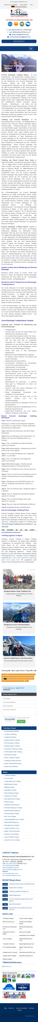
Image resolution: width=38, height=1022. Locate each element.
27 (2, 678)
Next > (26, 681)
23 (25, 676)
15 (5, 676)
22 (22, 676)
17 (10, 676)
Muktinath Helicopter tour (26, 927)
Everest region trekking (11, 731)
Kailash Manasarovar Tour (25, 939)
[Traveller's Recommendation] (28, 24)
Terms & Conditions (21, 1008)
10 (26, 674)
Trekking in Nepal (9, 775)
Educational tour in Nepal (12, 799)
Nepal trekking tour (15, 895)
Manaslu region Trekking (12, 740)
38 (30, 678)
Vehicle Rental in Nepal (11, 813)
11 (29, 674)
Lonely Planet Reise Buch (20, 558)
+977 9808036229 (15, 32)
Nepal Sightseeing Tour (26, 944)
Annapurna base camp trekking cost (17, 591)
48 (22, 681)
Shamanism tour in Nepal (27, 935)
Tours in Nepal (7, 938)
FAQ (31, 4)
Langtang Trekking (10, 737)
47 (20, 681)
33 (17, 678)
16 (7, 676)
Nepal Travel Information (12, 831)
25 (30, 676)
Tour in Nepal (8, 778)
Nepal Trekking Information (12, 763)
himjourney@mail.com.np (20, 34)
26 (33, 676)
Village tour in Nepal (10, 796)
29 (7, 678)
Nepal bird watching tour (12, 805)
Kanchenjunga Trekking (11, 743)
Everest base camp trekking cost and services (20, 908)
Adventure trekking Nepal (25, 922)
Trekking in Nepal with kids (12, 760)
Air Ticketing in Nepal (9, 947)
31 (12, 678)
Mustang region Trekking (12, 746)
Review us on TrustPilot (10, 4)
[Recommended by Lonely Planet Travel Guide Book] (10, 24)
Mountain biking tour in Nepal (13, 807)
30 (10, 678)
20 (17, 676)
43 (10, 681)
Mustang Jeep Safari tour (27, 952)
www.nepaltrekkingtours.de (11, 875)
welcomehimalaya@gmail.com (20, 37)
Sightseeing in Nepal (10, 784)
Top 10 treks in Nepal (26, 918)
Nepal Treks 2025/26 (26, 948)
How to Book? (23, 4)
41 (5, 681)
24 (28, 676)
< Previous (4, 674)
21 (20, 676)
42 (7, 681)
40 (2, 681)
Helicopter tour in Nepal (11, 825)
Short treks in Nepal (10, 755)
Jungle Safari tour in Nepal (12, 781)
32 (15, 678)
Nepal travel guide (15, 904)
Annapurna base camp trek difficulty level (22, 884)
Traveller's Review (8, 944)
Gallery (20, 1010)
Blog (5, 1008)
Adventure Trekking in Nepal (13, 749)
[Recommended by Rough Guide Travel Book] (16, 24)
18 (12, 676)
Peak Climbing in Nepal (11, 793)
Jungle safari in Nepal (9, 955)
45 (15, 681)
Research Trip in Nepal (11, 834)
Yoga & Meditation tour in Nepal (14, 819)
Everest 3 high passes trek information (18, 658)
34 (20, 678)
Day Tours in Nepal (10, 816)
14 (2, 676)
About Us (11, 1008)
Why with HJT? (19, 41)
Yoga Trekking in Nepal (11, 837)
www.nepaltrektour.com (10, 873)
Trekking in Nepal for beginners (19, 891)
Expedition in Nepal (10, 790)
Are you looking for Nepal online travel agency (21, 900)
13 (34, 674)
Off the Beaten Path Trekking (13, 752)
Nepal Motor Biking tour (11, 822)
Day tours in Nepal (25, 932)
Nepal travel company (16, 887)
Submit (21, 721)
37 (27, 678)
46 (17, 681)
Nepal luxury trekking (11, 766)
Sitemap (31, 1008)
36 (25, 678)
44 (12, 681)
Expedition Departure (26, 955)
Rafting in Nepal (9, 787)
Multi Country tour (8, 921)
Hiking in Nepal (9, 802)
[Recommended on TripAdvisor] (22, 24)
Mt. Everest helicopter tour (10, 927)
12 (31, 674)
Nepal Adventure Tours (11, 828)
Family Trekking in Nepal (12, 757)
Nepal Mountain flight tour (12, 810)
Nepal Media (30, 1016)
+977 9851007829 (14, 30)
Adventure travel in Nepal (9, 933)
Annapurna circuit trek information (17, 625)
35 (22, 678)
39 (33, 678)
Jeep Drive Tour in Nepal (12, 840)
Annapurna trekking (10, 734)
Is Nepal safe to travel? (10, 952)
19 (15, 676)
